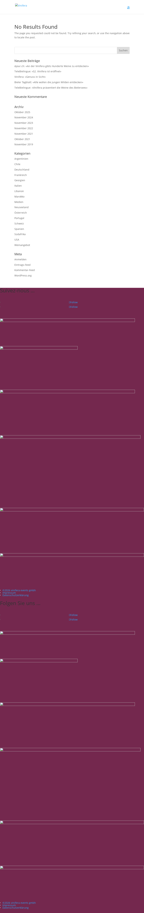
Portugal (19, 218)
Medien (18, 202)
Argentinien (21, 158)
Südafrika (20, 234)
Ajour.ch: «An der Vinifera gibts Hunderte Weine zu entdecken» (51, 66)
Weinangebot (22, 245)
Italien (18, 185)
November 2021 (23, 133)
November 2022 (23, 128)
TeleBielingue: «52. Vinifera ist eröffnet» (37, 71)
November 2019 (23, 144)
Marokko (19, 196)
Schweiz (19, 223)
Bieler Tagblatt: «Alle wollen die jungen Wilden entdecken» (48, 82)
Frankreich (20, 175)
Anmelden (20, 259)
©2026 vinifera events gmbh (19, 590)
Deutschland (21, 169)
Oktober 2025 (22, 112)
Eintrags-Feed (22, 264)
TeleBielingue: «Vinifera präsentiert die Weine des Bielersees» (50, 87)
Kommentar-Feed (24, 270)
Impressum (9, 592)
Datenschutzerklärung (15, 595)
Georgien (19, 180)
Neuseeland (21, 207)
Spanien (19, 229)
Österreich (20, 212)
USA (16, 239)
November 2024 (23, 117)
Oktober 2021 (22, 139)
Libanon (19, 191)
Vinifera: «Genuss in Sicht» (30, 76)
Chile (17, 164)
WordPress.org (23, 275)
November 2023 (23, 122)
